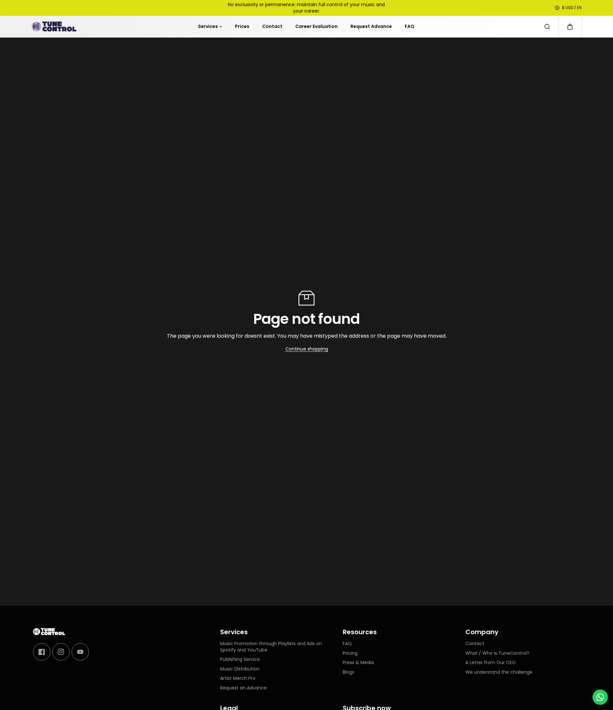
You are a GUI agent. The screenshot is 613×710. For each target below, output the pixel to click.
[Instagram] (61, 652)
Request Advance (371, 26)
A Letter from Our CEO (490, 663)
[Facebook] (41, 652)
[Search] (547, 26)
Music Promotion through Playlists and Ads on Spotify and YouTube (271, 647)
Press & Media (358, 663)
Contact (272, 26)
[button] (570, 26)
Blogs (348, 672)
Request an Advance (243, 688)
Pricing (350, 653)
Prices (242, 26)
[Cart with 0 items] (570, 26)
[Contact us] (600, 697)
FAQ (409, 26)
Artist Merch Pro (237, 678)
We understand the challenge (498, 672)
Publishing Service (240, 659)
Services (208, 26)
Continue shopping (306, 349)
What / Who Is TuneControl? (497, 653)
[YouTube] (80, 652)
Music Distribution (240, 669)
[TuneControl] (53, 26)
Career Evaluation (316, 26)
